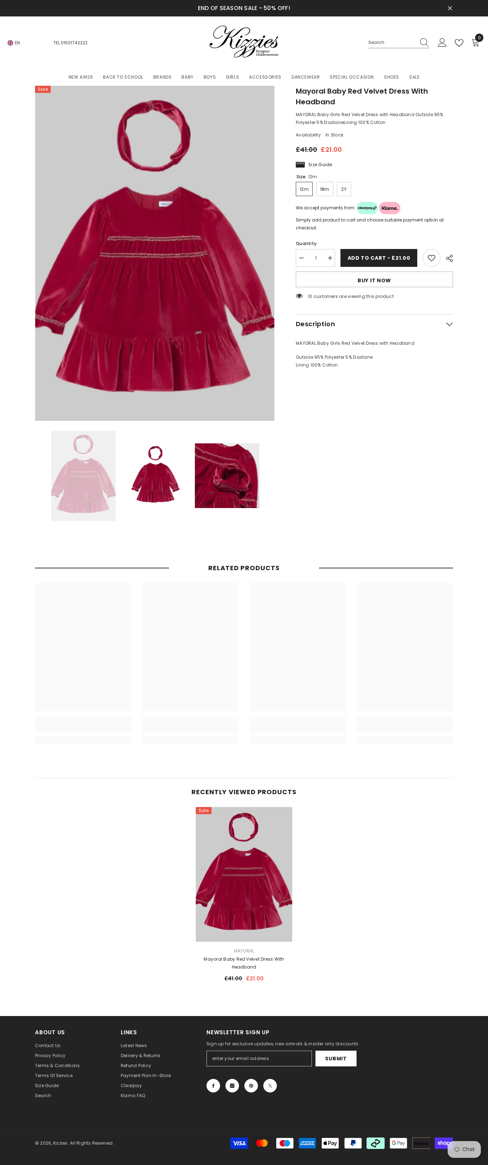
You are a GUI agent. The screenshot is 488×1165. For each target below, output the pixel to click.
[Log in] (442, 43)
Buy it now (374, 280)
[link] (83, 729)
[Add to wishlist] (431, 258)
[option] (155, 253)
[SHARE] (446, 258)
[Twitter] (270, 1085)
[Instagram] (232, 1085)
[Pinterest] (251, 1085)
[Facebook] (213, 1085)
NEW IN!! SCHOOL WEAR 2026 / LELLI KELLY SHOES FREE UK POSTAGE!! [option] (243, 8)
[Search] (398, 42)
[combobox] (391, 42)
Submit (336, 1058)
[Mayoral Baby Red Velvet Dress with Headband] (244, 874)
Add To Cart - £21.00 (379, 258)
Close (450, 8)
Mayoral (244, 951)
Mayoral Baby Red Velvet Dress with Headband (244, 963)
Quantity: (307, 243)
